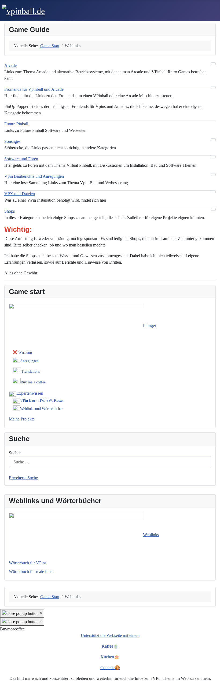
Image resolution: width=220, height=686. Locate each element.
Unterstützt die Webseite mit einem (110, 635)
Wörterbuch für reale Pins (30, 571)
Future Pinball (16, 124)
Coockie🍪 (110, 667)
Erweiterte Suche (23, 478)
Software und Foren (21, 159)
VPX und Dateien (19, 193)
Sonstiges (12, 141)
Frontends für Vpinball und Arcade (34, 89)
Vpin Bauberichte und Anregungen (34, 176)
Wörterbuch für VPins (27, 563)
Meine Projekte (22, 419)
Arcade (10, 65)
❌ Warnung (22, 352)
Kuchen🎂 (110, 657)
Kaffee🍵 (110, 646)
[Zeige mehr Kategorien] (213, 63)
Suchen (15, 453)
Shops (9, 211)
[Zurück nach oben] (213, 679)
